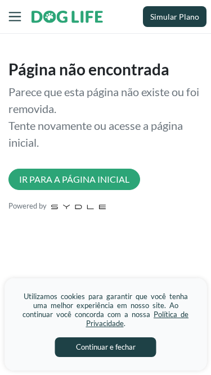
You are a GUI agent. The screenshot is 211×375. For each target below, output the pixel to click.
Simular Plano (174, 16)
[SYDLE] (78, 206)
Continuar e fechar (106, 346)
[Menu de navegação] (15, 16)
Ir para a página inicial (74, 179)
